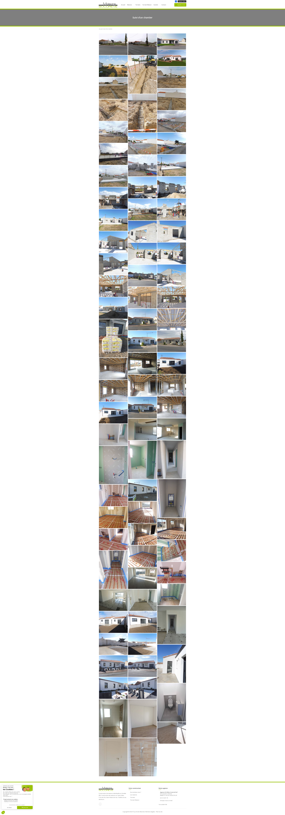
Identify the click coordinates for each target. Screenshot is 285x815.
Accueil (123, 5)
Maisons (129, 5)
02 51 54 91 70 (164, 798)
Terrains (137, 5)
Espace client (182, 1)
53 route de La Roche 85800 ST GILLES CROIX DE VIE (169, 793)
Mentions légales (150, 812)
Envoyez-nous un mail (166, 800)
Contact (163, 5)
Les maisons (133, 795)
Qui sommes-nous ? (135, 792)
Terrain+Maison (146, 5)
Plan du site (159, 812)
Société (156, 5)
